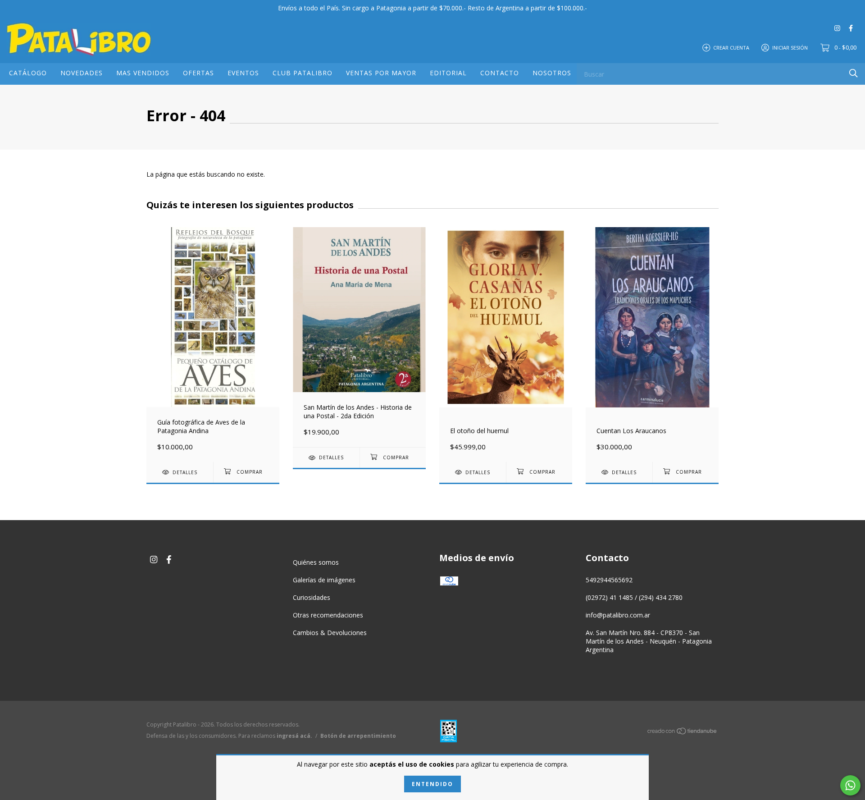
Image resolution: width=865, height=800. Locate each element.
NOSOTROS (552, 73)
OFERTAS (198, 73)
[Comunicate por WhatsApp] (850, 785)
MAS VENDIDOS (142, 73)
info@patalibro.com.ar (618, 615)
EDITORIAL (448, 73)
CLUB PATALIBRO (302, 73)
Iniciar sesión (790, 47)
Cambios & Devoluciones (330, 632)
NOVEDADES (81, 73)
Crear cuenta (731, 47)
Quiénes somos (316, 562)
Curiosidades (311, 597)
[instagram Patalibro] (837, 28)
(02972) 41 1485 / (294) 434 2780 (634, 597)
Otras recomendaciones (328, 615)
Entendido (432, 784)
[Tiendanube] (682, 732)
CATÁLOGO (28, 73)
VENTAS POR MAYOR (381, 73)
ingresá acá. (294, 736)
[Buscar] (853, 73)
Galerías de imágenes (324, 580)
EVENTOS (243, 73)
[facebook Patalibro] (850, 28)
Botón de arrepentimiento (358, 736)
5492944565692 (609, 580)
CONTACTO (499, 73)
